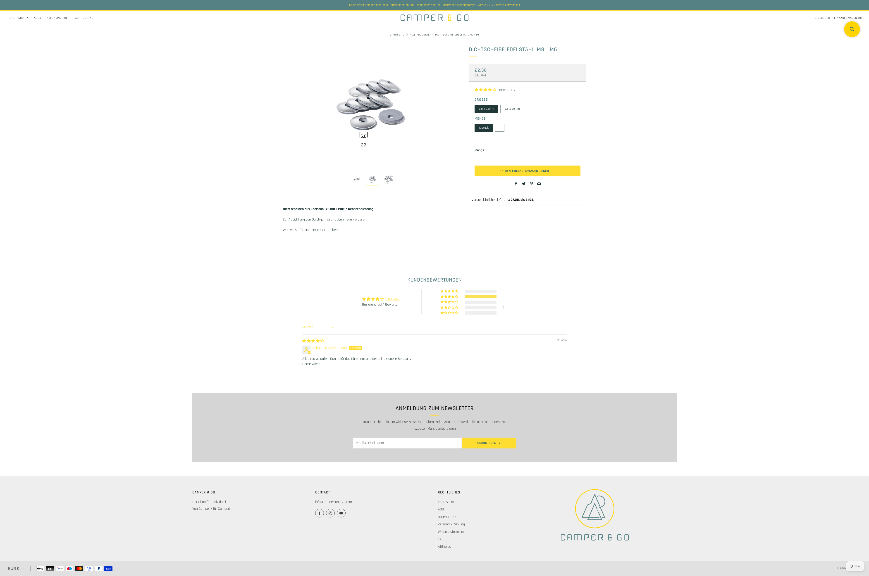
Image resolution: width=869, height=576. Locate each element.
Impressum (446, 502)
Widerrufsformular (451, 531)
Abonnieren (487, 443)
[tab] (356, 178)
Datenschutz (447, 516)
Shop (22, 18)
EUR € (13, 569)
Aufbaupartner (58, 18)
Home (10, 18)
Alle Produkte (420, 34)
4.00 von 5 (393, 299)
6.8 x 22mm (486, 109)
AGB (441, 509)
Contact (89, 18)
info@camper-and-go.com (333, 502)
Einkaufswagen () (848, 18)
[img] (313, 341)
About (38, 18)
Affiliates (444, 546)
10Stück (484, 128)
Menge (479, 150)
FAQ (76, 18)
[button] (486, 90)
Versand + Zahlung (451, 524)
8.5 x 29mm (512, 109)
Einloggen (822, 18)
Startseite (396, 34)
